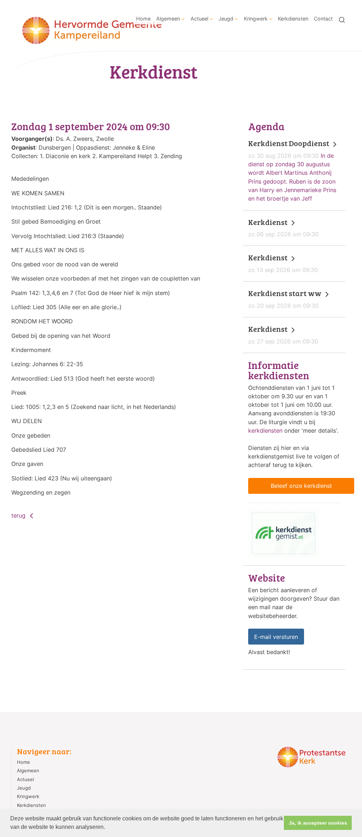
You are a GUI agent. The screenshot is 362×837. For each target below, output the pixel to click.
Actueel (199, 19)
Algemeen (168, 19)
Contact (323, 19)
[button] (107, 828)
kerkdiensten (265, 430)
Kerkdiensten (293, 19)
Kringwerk (256, 19)
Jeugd (225, 19)
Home (143, 19)
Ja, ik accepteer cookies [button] (318, 823)
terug (19, 515)
